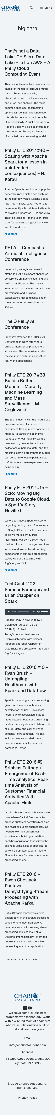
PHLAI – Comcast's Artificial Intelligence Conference (26, 253)
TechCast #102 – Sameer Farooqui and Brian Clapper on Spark (27, 592)
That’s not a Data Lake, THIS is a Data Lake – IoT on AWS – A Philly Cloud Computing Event (27, 62)
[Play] (8, 611)
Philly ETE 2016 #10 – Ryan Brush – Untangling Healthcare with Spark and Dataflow (26, 678)
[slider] (45, 611)
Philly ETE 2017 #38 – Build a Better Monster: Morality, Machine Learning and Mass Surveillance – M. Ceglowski (27, 392)
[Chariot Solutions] (10, 8)
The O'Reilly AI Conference (19, 324)
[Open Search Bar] (32, 8)
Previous (10, 959)
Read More (11, 234)
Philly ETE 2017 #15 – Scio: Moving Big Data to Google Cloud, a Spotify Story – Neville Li (27, 499)
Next (37, 959)
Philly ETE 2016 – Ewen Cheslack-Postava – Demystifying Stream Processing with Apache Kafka (26, 888)
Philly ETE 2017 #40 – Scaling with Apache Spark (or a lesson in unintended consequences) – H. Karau (27, 164)
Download (11, 624)
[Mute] (38, 611)
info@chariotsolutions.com (27, 1045)
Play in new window (28, 619)
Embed (21, 629)
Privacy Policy (27, 1098)
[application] (27, 612)
